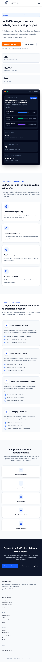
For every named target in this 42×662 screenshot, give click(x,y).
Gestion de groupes (7, 604)
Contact (4, 630)
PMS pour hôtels (6, 597)
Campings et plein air (7, 607)
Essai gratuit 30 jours (10, 44)
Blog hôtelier (5, 633)
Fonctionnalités (6, 615)
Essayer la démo (29, 44)
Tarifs (3, 617)
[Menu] (39, 3)
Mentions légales (6, 635)
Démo (3, 622)
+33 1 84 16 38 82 (8, 589)
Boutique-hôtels (6, 600)
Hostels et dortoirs (7, 602)
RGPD (3, 640)
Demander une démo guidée (30, 566)
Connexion (4, 648)
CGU (3, 637)
